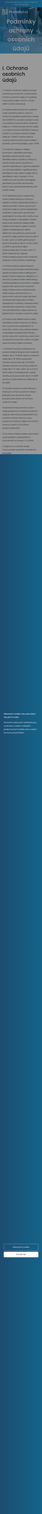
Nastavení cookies (21, 1247)
